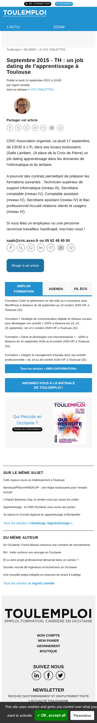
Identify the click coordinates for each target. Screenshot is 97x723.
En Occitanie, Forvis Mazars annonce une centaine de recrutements (46, 545)
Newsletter (48, 690)
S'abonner (64, 4)
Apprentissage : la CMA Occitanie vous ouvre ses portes (39, 507)
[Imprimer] (60, 128)
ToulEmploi (14, 49)
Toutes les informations (27, 429)
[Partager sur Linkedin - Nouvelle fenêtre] (35, 127)
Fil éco (80, 289)
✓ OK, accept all (51, 715)
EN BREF (30, 49)
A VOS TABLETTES (52, 49)
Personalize (82, 715)
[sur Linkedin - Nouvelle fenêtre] (36, 676)
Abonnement (48, 646)
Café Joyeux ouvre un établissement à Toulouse (34, 480)
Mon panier (48, 640)
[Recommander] (43, 127)
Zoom (59, 27)
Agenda (56, 289)
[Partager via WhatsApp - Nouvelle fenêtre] (26, 127)
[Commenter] (51, 127)
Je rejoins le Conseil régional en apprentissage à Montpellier (42, 514)
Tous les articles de (29, 583)
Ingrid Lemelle (21, 85)
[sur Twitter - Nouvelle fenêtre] (60, 676)
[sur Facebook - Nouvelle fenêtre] (48, 676)
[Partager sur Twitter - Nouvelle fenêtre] (18, 127)
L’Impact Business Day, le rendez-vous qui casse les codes (41, 499)
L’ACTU (13, 27)
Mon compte (48, 635)
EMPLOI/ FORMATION (24, 288)
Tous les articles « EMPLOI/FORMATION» (48, 368)
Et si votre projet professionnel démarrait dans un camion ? (41, 560)
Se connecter (39, 4)
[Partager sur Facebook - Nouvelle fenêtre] (10, 127)
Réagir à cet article (25, 265)
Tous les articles (38, 523)
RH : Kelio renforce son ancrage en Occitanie (32, 552)
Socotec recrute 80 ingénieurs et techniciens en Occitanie (40, 567)
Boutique (48, 651)
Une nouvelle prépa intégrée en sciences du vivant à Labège (42, 574)
